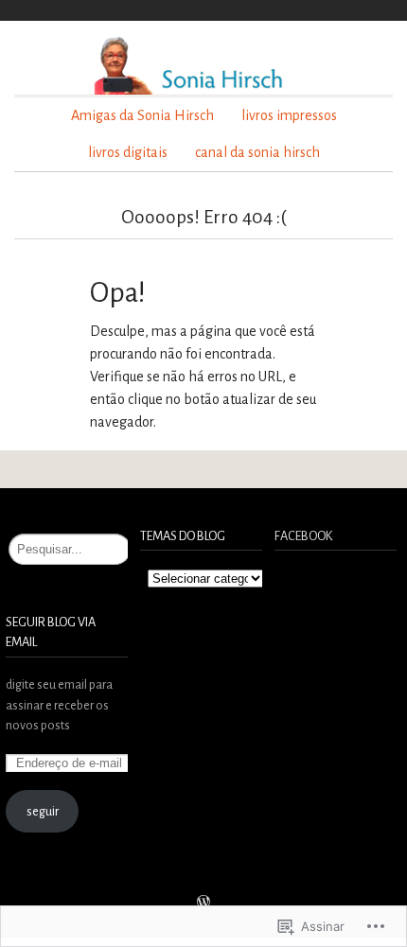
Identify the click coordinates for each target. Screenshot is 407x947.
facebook (303, 536)
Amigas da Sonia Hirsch (142, 115)
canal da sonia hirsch (257, 152)
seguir (43, 811)
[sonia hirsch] (203, 65)
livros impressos (289, 115)
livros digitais (128, 152)
